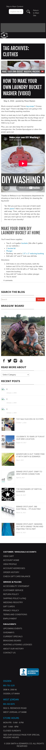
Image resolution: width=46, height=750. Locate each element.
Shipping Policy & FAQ (14, 598)
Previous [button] (4, 333)
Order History (11, 572)
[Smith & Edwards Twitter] (10, 360)
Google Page (19, 735)
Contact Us (9, 653)
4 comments (8, 280)
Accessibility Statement (16, 586)
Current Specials (12, 636)
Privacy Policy (11, 610)
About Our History (13, 649)
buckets (24, 243)
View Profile (10, 564)
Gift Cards (9, 606)
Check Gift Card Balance (16, 576)
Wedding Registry (13, 602)
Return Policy (11, 594)
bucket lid (11, 248)
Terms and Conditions (15, 614)
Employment (10, 618)
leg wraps (30, 106)
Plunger (9, 251)
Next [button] (42, 333)
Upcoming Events (12, 628)
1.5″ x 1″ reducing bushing (33, 253)
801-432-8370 (9, 704)
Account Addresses (14, 568)
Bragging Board (12, 640)
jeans (12, 209)
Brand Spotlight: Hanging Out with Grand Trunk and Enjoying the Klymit (29, 526)
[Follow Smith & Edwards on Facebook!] (4, 360)
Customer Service (13, 590)
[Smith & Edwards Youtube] (21, 360)
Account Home (11, 560)
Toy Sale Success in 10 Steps (30, 419)
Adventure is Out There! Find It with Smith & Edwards (30, 455)
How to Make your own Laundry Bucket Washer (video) (22, 87)
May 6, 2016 (9, 101)
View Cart (8, 556)
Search (40, 299)
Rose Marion (29, 101)
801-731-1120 (9, 685)
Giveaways (8, 632)
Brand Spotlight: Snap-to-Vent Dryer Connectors (29, 472)
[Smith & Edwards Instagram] (15, 360)
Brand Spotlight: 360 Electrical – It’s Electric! (28, 507)
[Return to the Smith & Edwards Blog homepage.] (4, 35)
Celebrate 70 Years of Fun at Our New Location (30, 437)
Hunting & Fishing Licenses (17, 644)
